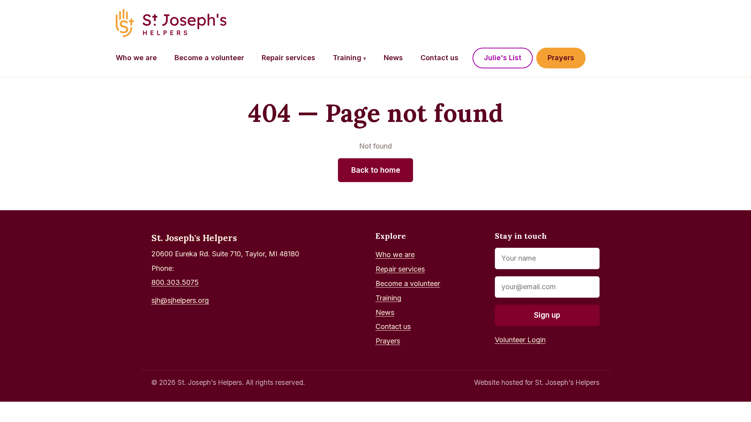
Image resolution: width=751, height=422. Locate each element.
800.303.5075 (175, 282)
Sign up (547, 315)
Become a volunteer (209, 58)
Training (349, 58)
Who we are (136, 58)
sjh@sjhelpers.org (180, 300)
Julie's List (502, 58)
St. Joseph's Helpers (194, 237)
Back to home (375, 170)
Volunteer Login (520, 340)
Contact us (439, 58)
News (393, 58)
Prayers (561, 58)
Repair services (288, 58)
